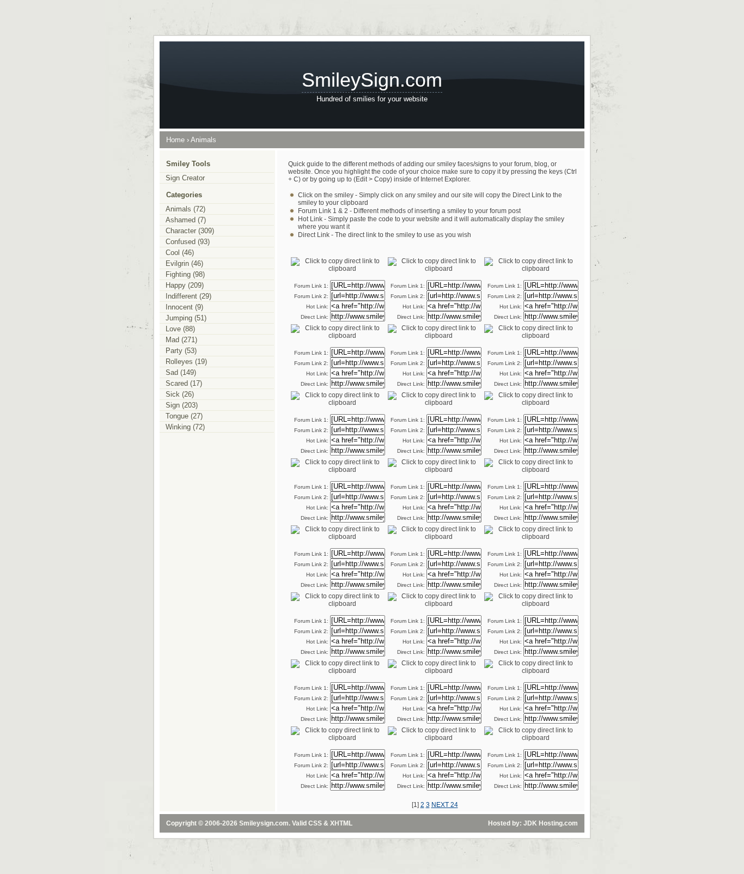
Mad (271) (181, 340)
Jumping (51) (186, 318)
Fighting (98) (185, 274)
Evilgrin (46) (184, 263)
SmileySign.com (372, 80)
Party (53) (181, 351)
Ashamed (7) (186, 220)
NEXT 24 (444, 805)
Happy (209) (185, 285)
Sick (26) (180, 394)
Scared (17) (184, 383)
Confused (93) (188, 242)
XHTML (341, 823)
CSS (315, 823)
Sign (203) (182, 405)
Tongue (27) (184, 416)
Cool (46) (180, 252)
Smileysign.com (264, 823)
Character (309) (190, 231)
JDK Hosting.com (550, 823)
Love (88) (180, 329)
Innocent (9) (184, 307)
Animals (203, 140)
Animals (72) (185, 209)
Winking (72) (185, 427)
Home (175, 140)
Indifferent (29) (188, 296)
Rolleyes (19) (186, 361)
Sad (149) (181, 372)
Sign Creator (185, 178)
